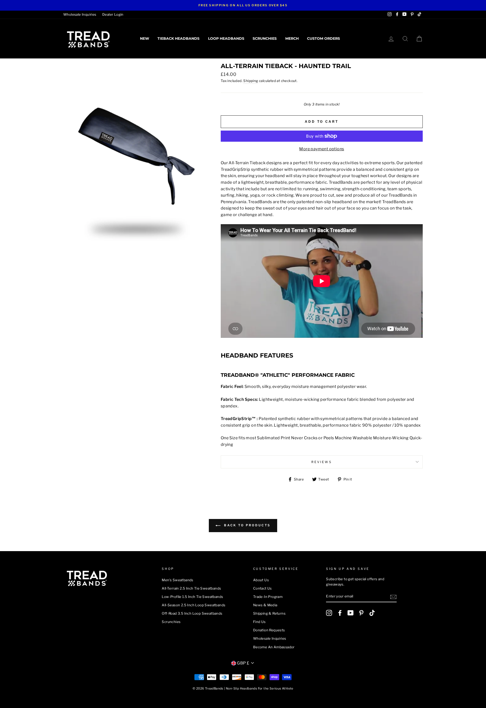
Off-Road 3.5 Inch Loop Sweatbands (192, 613)
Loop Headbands (226, 38)
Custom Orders (323, 38)
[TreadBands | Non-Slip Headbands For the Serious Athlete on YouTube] (351, 613)
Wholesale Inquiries (79, 14)
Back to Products (246, 525)
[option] (243, 5)
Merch (292, 38)
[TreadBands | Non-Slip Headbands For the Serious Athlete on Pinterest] (361, 613)
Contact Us (262, 588)
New (144, 38)
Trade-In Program (267, 597)
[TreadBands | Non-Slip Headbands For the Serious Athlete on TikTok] (372, 613)
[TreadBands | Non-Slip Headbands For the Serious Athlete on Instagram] (329, 613)
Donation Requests (269, 630)
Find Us (259, 622)
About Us (261, 580)
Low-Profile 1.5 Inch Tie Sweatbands (192, 597)
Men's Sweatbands (177, 580)
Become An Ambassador (274, 647)
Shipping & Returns (269, 613)
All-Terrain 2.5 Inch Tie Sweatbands (191, 588)
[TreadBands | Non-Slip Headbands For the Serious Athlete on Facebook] (340, 613)
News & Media (265, 605)
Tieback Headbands (178, 38)
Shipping (250, 81)
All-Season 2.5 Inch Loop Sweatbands (193, 605)
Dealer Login (113, 14)
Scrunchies (265, 38)
